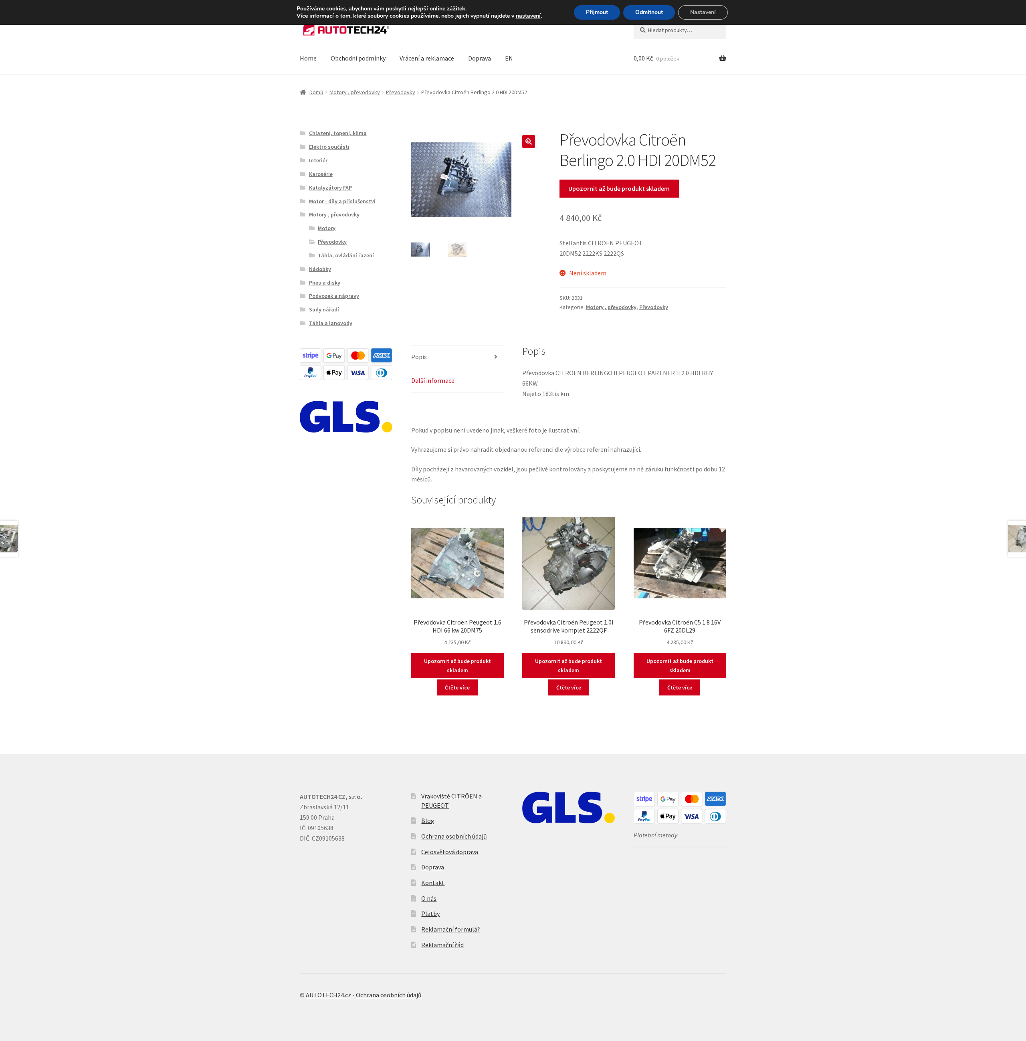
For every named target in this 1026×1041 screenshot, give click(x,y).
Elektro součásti (329, 146)
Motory (326, 228)
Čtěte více (457, 687)
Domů (316, 92)
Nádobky (320, 269)
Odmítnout (649, 12)
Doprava (479, 58)
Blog (427, 821)
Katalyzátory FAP (330, 187)
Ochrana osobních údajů (454, 836)
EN (509, 58)
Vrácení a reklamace (427, 58)
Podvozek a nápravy (334, 295)
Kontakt (432, 883)
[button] (528, 141)
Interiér (318, 160)
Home (308, 58)
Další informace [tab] (432, 380)
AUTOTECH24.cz (328, 995)
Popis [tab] (419, 357)
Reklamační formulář (450, 929)
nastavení (528, 16)
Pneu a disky (324, 282)
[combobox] (680, 30)
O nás (428, 898)
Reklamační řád (442, 945)
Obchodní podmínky (358, 58)
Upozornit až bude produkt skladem (619, 188)
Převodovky (400, 92)
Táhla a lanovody (330, 323)
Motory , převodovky (354, 92)
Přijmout (597, 12)
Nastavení (703, 12)
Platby (430, 914)
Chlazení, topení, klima (338, 133)
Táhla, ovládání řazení (346, 255)
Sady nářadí (324, 309)
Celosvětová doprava (449, 852)
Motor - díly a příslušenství (342, 201)
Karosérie (321, 174)
